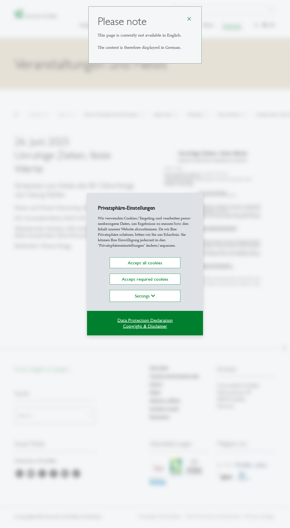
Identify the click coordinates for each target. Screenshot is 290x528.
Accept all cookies (145, 262)
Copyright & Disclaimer (145, 326)
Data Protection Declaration (145, 320)
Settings (143, 296)
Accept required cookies (145, 279)
